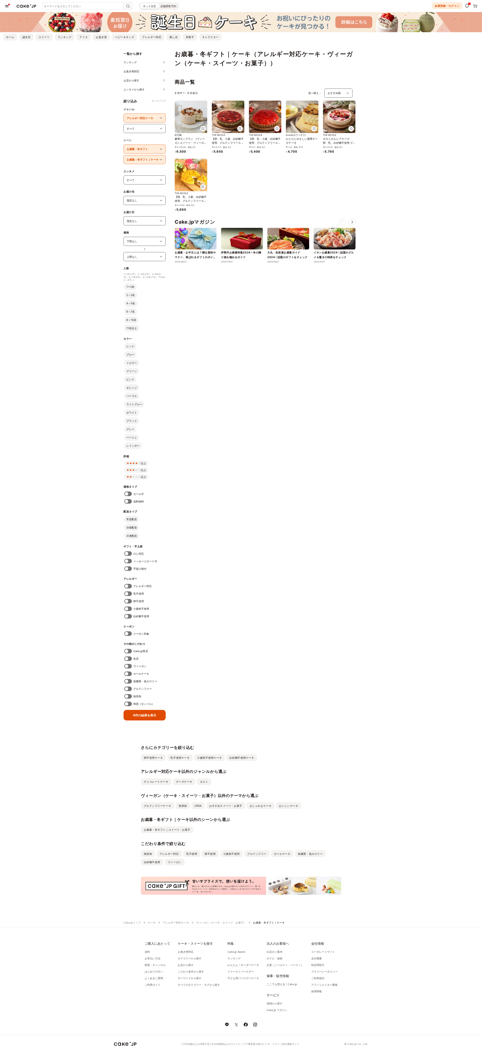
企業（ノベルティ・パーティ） (285, 965)
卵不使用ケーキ (153, 757)
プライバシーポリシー (324, 971)
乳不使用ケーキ (180, 757)
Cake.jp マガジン (277, 1010)
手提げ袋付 (139, 568)
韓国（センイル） (144, 703)
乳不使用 (138, 593)
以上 (143, 463)
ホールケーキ (141, 673)
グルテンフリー (142, 688)
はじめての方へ (154, 971)
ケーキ (152, 922)
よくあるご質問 (154, 978)
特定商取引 (317, 965)
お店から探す (186, 965)
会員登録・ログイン (447, 5)
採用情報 (316, 991)
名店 (136, 658)
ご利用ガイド (152, 984)
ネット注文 (149, 6)
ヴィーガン (139, 666)
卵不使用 (138, 601)
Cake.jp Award (236, 951)
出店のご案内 (274, 951)
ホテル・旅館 (274, 958)
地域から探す (274, 1003)
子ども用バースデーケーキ (243, 978)
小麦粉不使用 (141, 608)
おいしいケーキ (288, 805)
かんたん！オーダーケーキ (243, 965)
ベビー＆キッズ (124, 37)
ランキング (65, 37)
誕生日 (26, 37)
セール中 (138, 494)
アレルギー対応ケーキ (176, 922)
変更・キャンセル (155, 965)
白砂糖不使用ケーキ (241, 757)
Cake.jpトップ (132, 922)
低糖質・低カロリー (145, 681)
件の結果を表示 (144, 715)
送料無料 (138, 501)
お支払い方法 (152, 958)
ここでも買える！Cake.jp (282, 984)
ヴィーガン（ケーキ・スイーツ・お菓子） (221, 922)
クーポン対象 (141, 633)
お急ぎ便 (101, 37)
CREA (198, 805)
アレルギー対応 (151, 37)
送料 (147, 951)
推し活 (173, 37)
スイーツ (44, 37)
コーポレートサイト (323, 951)
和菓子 (190, 37)
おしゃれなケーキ (261, 805)
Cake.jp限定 (140, 651)
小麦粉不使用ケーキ (209, 757)
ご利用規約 (317, 978)
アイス (83, 37)
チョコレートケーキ (156, 781)
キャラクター (210, 37)
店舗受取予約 (168, 6)
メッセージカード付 (145, 561)
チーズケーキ (184, 781)
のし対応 (138, 553)
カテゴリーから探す (189, 958)
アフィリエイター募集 (324, 984)
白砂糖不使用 (141, 616)
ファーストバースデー (240, 971)
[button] (352, 222)
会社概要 (316, 958)
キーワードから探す (189, 978)
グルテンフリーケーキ (157, 805)
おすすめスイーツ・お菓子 (225, 805)
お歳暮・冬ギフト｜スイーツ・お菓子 (167, 829)
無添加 (137, 696)
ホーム (10, 37)
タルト (204, 781)
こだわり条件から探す (191, 971)
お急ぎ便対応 (186, 951)
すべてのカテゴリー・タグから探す (199, 984)
